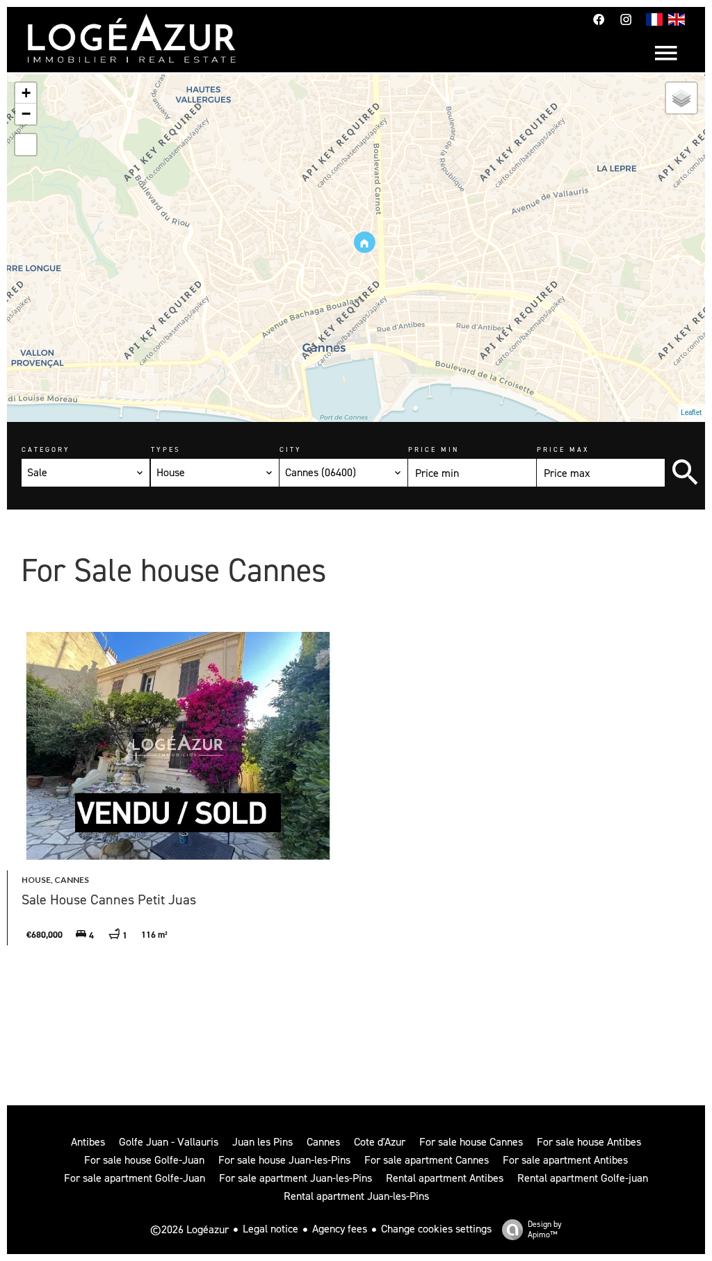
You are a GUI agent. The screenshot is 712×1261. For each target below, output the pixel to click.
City (291, 449)
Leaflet (691, 412)
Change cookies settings (436, 1228)
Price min (433, 449)
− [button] (26, 113)
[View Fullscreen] (25, 144)
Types (166, 449)
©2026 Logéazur (189, 1229)
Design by (545, 1229)
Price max (563, 449)
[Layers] (681, 98)
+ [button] (26, 92)
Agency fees (339, 1228)
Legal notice (270, 1228)
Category (46, 449)
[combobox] (85, 473)
